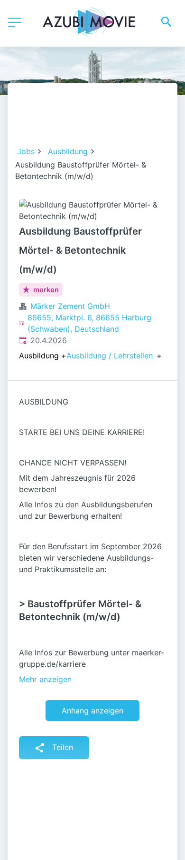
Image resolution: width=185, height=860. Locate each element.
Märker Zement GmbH (70, 306)
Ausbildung (68, 151)
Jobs (26, 151)
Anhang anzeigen (92, 710)
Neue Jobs (121, 120)
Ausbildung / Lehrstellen (109, 355)
